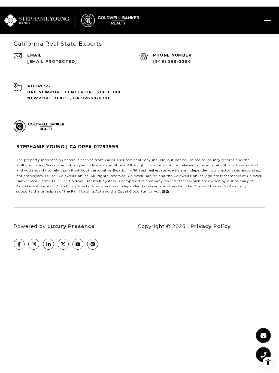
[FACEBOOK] (19, 244)
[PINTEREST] (92, 244)
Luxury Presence (71, 226)
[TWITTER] (63, 244)
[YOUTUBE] (77, 244)
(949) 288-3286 (172, 61)
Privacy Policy (210, 226)
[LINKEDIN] (48, 244)
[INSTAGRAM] (33, 244)
